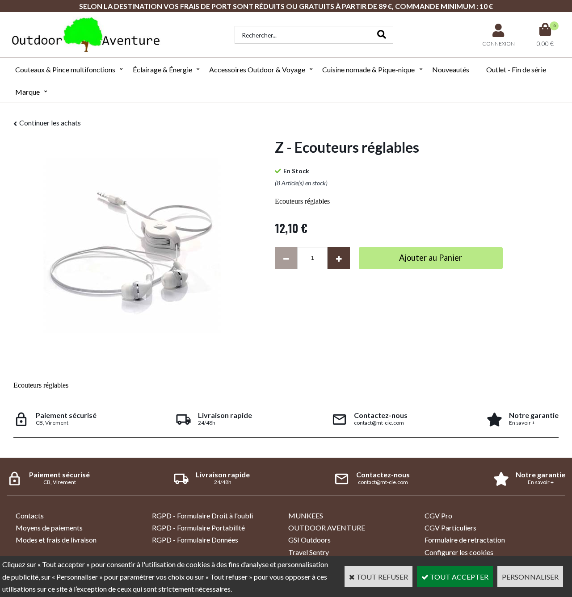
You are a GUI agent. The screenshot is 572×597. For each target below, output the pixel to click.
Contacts (30, 515)
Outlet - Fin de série (516, 69)
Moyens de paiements (49, 527)
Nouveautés (450, 69)
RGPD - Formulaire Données (195, 539)
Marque (27, 92)
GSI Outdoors (309, 539)
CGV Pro (438, 515)
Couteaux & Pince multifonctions (65, 69)
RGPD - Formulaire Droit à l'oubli (202, 515)
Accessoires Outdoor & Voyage (257, 69)
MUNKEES (305, 515)
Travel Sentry (308, 552)
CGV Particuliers (450, 527)
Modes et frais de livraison (56, 539)
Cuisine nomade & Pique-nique (368, 69)
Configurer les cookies (459, 552)
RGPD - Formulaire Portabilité (198, 527)
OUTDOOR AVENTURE (326, 527)
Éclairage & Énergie (162, 69)
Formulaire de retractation (465, 539)
